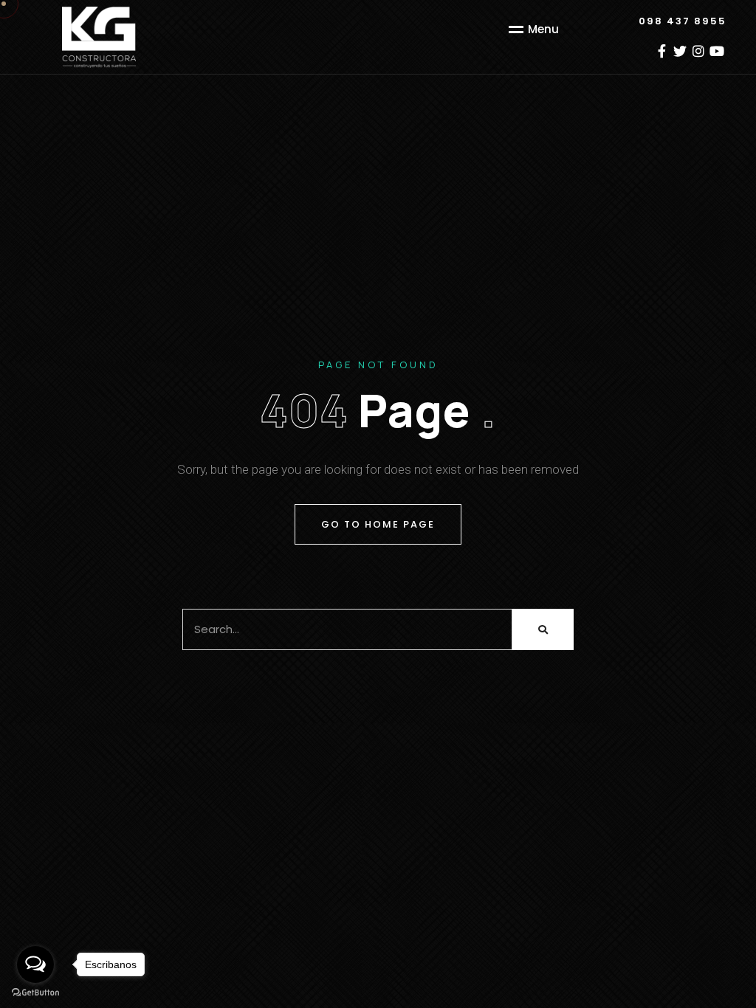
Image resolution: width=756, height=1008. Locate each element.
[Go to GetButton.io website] (35, 993)
